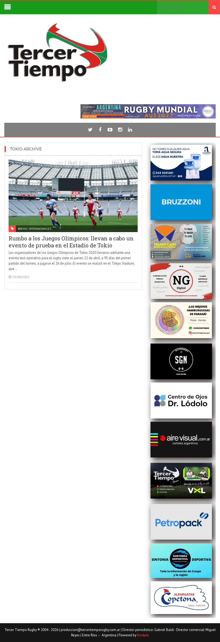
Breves (22, 228)
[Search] (214, 7)
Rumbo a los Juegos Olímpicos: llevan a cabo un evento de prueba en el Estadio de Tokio (71, 242)
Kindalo (143, 635)
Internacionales (40, 228)
